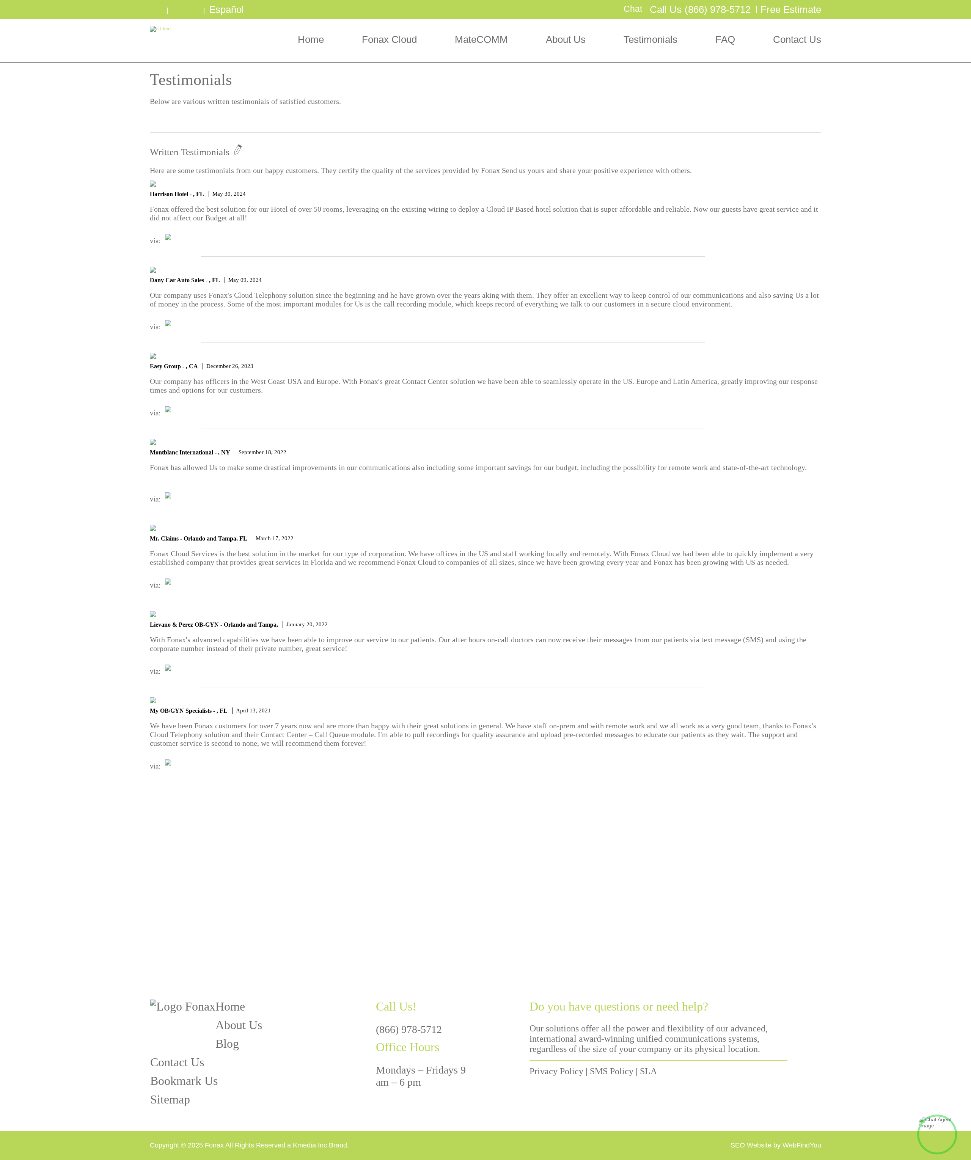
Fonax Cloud (389, 39)
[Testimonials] (153, 120)
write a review (157, 9)
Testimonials (650, 39)
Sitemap (170, 1099)
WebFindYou (801, 1145)
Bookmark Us (184, 1081)
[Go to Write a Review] (236, 152)
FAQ (725, 39)
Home (311, 39)
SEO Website (751, 1145)
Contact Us (797, 39)
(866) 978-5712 (718, 9)
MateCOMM (481, 39)
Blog (227, 1043)
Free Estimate (790, 9)
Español (226, 9)
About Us (566, 39)
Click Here (664, 909)
